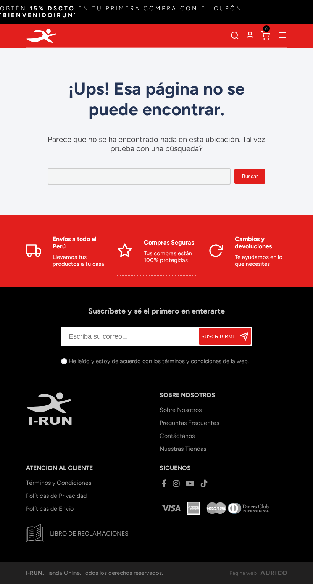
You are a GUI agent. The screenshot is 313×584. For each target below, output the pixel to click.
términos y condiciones (191, 361)
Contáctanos (177, 435)
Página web (243, 573)
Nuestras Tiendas (183, 448)
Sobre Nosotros (181, 409)
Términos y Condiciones (58, 482)
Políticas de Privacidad (56, 495)
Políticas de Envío (50, 508)
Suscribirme (218, 336)
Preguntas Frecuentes (189, 422)
